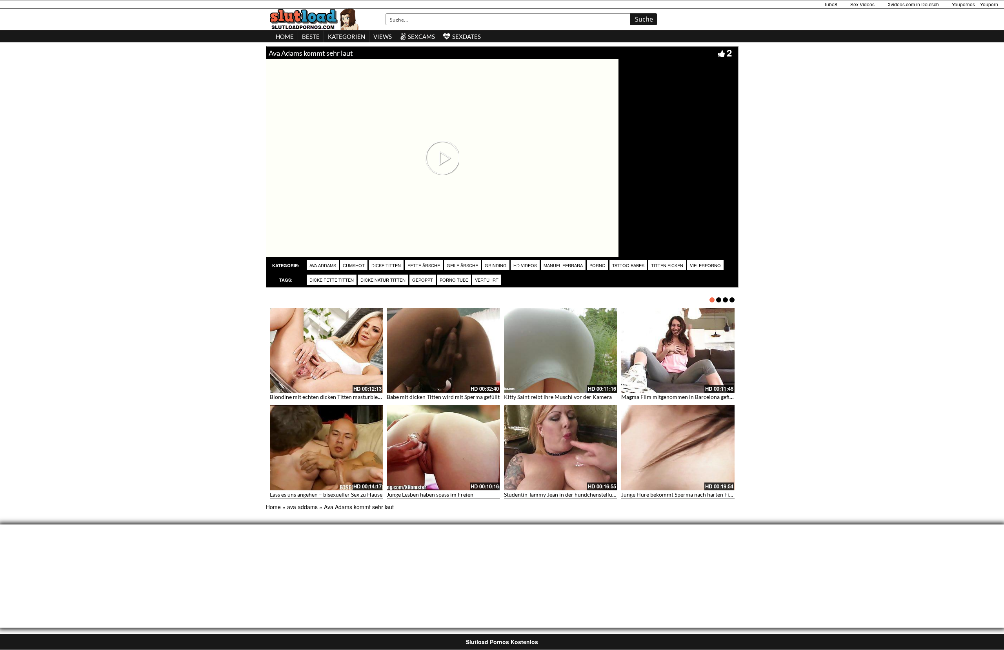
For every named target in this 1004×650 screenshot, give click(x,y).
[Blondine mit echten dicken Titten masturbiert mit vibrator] (326, 350)
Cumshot (354, 265)
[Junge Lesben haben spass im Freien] (443, 447)
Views (382, 36)
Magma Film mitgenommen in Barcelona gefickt (679, 396)
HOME (285, 36)
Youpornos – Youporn (975, 4)
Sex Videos (862, 4)
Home (273, 507)
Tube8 (830, 4)
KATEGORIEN (346, 36)
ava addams (322, 265)
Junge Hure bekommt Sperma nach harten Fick (678, 494)
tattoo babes (628, 265)
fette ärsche (423, 265)
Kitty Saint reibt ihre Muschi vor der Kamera (558, 396)
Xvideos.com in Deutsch (913, 4)
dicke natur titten (383, 280)
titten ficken (667, 265)
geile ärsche (462, 265)
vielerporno (705, 265)
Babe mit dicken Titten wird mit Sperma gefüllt (443, 396)
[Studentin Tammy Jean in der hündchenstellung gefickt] (560, 447)
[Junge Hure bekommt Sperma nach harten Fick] (678, 447)
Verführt (486, 280)
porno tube (454, 280)
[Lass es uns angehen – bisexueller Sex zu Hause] (326, 447)
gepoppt (422, 280)
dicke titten (386, 265)
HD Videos (525, 265)
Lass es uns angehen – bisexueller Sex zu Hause (326, 494)
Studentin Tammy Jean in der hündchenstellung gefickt (569, 494)
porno (597, 265)
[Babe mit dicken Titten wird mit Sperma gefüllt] (443, 350)
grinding (496, 265)
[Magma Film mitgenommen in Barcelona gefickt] (678, 350)
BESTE (311, 36)
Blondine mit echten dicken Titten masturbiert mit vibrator (341, 396)
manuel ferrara (563, 265)
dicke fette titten (331, 280)
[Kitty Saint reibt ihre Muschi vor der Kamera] (560, 350)
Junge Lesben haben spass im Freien (430, 494)
